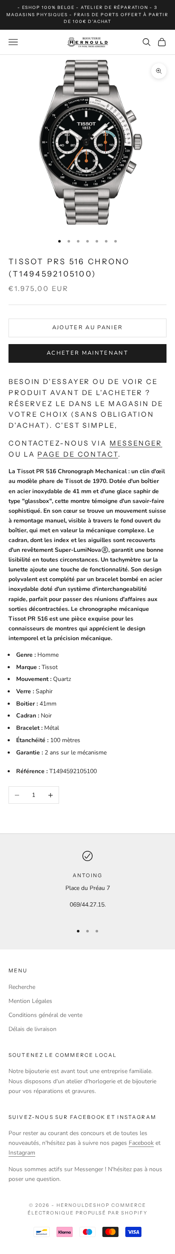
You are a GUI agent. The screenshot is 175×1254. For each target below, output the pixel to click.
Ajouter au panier (87, 327)
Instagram (21, 1153)
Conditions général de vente (45, 1015)
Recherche (21, 987)
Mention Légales (30, 1001)
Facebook (141, 1143)
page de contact (77, 454)
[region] (87, 884)
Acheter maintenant (87, 353)
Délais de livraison (32, 1029)
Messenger (136, 443)
